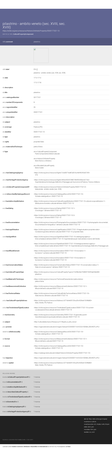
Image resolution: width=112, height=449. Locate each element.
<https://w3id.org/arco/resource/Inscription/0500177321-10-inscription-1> (60, 252)
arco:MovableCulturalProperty (44, 167)
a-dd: (11, 251)
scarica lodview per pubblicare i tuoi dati (18, 439)
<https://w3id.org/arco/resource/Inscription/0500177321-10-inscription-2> (60, 259)
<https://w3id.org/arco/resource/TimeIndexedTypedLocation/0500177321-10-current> (64, 309)
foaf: (8, 358)
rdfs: (8, 42)
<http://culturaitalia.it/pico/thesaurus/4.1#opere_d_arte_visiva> (55, 322)
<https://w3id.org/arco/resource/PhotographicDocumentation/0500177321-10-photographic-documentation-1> (73, 223)
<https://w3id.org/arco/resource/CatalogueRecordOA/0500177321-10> (58, 195)
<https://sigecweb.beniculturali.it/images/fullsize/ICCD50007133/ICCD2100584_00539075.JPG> (67, 327)
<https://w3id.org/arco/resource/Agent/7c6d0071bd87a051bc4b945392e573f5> (62, 174)
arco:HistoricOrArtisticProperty (44, 160)
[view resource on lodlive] (108, 14)
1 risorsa (37, 377)
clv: (9, 315)
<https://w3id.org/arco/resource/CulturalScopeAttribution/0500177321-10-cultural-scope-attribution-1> (69, 202)
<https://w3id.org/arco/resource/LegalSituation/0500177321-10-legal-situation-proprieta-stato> (67, 231)
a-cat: (16, 194)
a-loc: (15, 300)
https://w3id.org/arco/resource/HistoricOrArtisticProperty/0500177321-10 (31, 31)
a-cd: (13, 201)
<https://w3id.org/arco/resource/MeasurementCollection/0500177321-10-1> (60, 287)
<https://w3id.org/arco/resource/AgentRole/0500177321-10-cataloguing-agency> (67, 238)
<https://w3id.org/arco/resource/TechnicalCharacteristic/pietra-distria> (58, 280)
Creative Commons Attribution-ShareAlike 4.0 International (29, 446)
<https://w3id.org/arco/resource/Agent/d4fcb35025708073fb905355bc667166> (67, 181)
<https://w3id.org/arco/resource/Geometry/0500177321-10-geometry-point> (60, 316)
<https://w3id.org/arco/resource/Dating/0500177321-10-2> (54, 216)
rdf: (5, 151)
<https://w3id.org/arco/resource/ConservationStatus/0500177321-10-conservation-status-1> (66, 266)
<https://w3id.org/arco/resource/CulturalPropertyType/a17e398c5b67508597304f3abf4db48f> (67, 273)
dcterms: (11, 332)
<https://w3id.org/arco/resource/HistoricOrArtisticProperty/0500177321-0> (60, 188)
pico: (12, 147)
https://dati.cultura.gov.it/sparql (98, 419)
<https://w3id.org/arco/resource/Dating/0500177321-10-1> (54, 209)
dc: (5, 78)
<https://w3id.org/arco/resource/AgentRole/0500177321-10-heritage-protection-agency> (71, 245)
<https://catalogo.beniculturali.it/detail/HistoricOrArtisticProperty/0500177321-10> (62, 353)
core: (8, 117)
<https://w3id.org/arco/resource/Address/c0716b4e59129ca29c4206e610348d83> (63, 302)
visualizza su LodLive (90, 421)
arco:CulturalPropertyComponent (47, 153)
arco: (11, 97)
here (69, 446)
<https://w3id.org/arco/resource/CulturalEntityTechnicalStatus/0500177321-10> (61, 294)
